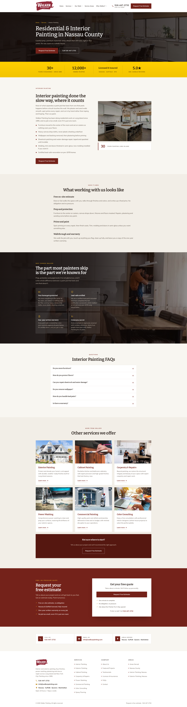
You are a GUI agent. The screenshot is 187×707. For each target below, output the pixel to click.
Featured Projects (109, 668)
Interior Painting (81, 664)
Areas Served (134, 664)
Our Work (78, 6)
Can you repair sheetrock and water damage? (70, 382)
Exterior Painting (81, 668)
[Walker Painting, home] (45, 6)
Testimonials (107, 672)
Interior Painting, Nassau (138, 672)
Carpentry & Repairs (83, 676)
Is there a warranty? (60, 403)
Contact (105, 684)
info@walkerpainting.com (92, 640)
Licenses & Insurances (110, 676)
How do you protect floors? (63, 375)
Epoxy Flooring (81, 692)
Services (68, 6)
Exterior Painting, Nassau (138, 676)
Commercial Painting (83, 684)
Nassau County (135, 668)
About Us (106, 664)
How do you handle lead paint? (64, 396)
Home (61, 6)
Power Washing (81, 680)
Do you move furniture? (62, 368)
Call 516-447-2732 (69, 51)
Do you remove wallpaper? (63, 389)
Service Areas (89, 6)
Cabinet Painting (81, 672)
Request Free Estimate (141, 6)
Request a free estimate (133, 703)
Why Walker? (100, 6)
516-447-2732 (128, 611)
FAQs (104, 680)
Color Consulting (81, 688)
